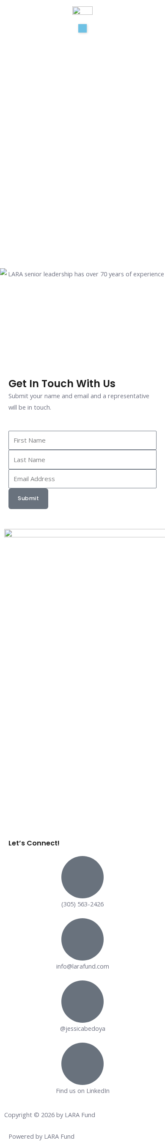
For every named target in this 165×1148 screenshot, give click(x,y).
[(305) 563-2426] (82, 877)
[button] (82, 28)
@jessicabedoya (82, 1028)
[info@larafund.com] (82, 939)
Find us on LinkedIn (83, 1090)
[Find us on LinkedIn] (82, 1064)
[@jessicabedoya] (82, 1001)
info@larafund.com (82, 966)
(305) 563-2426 (82, 904)
